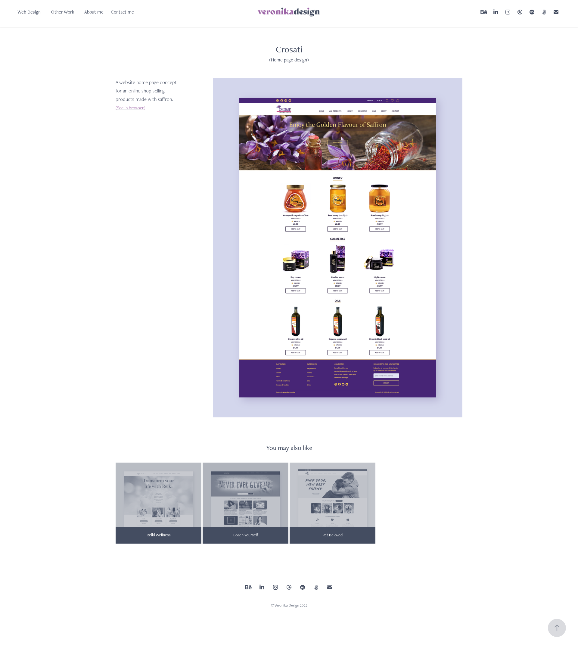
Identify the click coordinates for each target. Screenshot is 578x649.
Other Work (62, 12)
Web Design (29, 12)
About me (94, 12)
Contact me (122, 12)
